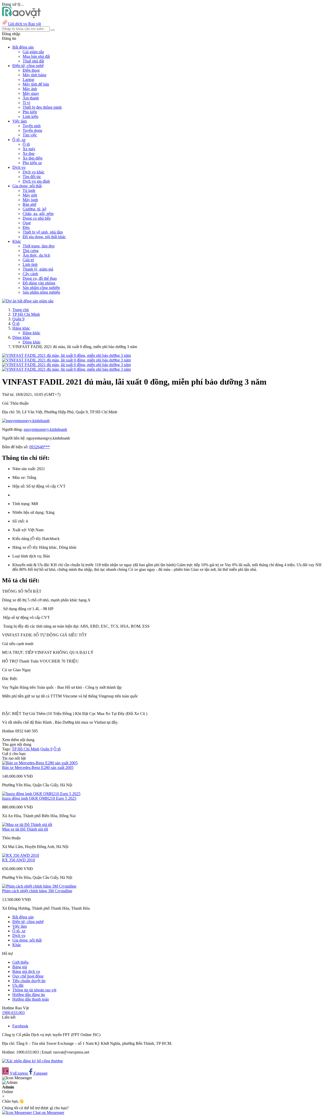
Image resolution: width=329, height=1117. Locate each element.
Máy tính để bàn (36, 84)
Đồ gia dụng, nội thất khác (44, 237)
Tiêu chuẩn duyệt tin (28, 981)
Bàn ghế (29, 204)
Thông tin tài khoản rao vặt (34, 990)
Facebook (20, 1026)
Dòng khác (21, 337)
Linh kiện (30, 116)
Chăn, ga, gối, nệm (38, 213)
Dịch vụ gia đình (36, 181)
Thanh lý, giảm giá (38, 269)
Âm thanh (31, 98)
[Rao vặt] (21, 17)
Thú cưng (31, 250)
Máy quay (31, 93)
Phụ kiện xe (32, 163)
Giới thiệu (20, 962)
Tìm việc (30, 135)
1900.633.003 (13, 1012)
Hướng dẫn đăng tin (28, 994)
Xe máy (29, 149)
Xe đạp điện (32, 158)
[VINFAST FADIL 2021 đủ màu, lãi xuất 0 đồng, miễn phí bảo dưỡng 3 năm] (66, 355)
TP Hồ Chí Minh (26, 314)
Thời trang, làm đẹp (38, 246)
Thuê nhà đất (33, 61)
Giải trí (28, 260)
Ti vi (26, 102)
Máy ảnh (30, 89)
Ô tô (26, 144)
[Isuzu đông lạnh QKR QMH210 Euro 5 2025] (41, 794)
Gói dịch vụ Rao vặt (24, 24)
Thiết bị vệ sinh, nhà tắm (43, 232)
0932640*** (39, 447)
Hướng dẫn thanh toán (30, 999)
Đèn (26, 227)
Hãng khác (21, 328)
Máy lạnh (30, 200)
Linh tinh (30, 264)
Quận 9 (18, 319)
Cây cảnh (30, 274)
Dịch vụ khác (33, 172)
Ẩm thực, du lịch (36, 255)
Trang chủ (20, 310)
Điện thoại (31, 70)
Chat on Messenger (48, 1112)
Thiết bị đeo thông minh (42, 107)
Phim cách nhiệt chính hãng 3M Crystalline (37, 891)
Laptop (28, 79)
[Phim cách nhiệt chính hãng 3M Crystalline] (39, 886)
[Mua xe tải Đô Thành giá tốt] (27, 824)
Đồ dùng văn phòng (39, 283)
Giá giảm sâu (33, 52)
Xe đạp (28, 153)
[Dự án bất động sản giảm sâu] (27, 301)
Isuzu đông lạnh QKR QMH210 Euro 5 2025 (39, 798)
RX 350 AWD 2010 (18, 860)
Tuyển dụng (32, 130)
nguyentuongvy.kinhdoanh (45, 429)
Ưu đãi (17, 985)
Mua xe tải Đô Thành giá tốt (25, 829)
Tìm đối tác (32, 176)
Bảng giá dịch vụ (26, 971)
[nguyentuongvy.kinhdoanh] (26, 420)
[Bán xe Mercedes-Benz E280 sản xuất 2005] (40, 763)
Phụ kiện (30, 112)
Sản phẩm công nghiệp (41, 287)
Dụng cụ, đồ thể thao (40, 278)
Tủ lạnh (29, 190)
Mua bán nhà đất (36, 56)
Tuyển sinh (32, 126)
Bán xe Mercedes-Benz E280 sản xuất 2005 (38, 767)
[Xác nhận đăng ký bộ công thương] (32, 1061)
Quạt (27, 223)
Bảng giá (19, 967)
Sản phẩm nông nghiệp (41, 292)
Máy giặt (30, 195)
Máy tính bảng (34, 75)
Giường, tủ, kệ (34, 209)
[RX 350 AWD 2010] (20, 855)
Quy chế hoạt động (27, 976)
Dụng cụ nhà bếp (37, 218)
